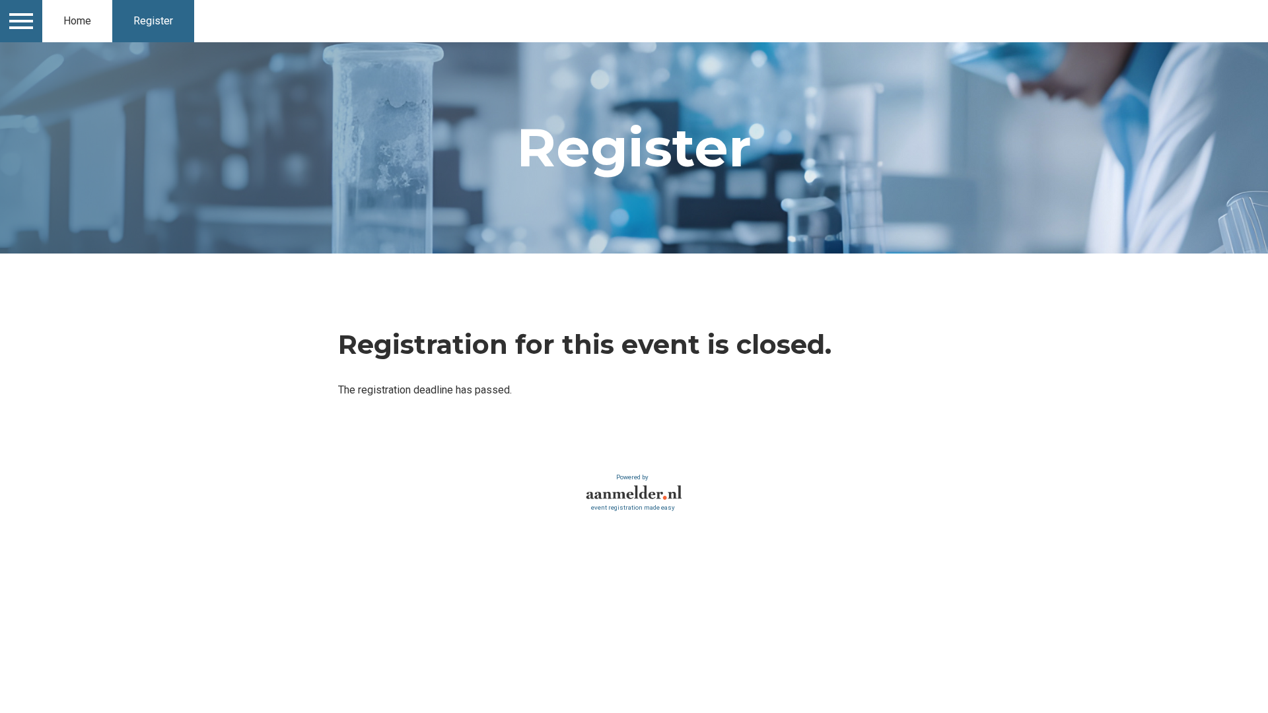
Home (77, 21)
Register (153, 21)
